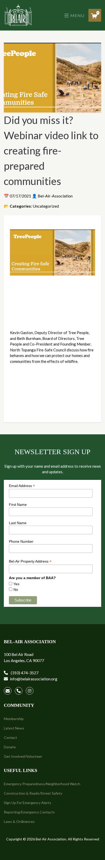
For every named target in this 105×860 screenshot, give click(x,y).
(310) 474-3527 (24, 672)
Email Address (22, 485)
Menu (77, 15)
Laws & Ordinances (19, 821)
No (16, 589)
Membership (14, 718)
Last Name (18, 523)
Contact (10, 737)
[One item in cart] (94, 16)
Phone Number (21, 541)
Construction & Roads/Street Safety (33, 793)
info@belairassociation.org (33, 678)
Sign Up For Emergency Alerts (27, 802)
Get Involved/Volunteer (23, 756)
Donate (10, 747)
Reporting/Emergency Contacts (29, 812)
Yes (16, 584)
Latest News (14, 728)
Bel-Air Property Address (30, 561)
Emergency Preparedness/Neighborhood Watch (42, 784)
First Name (18, 505)
